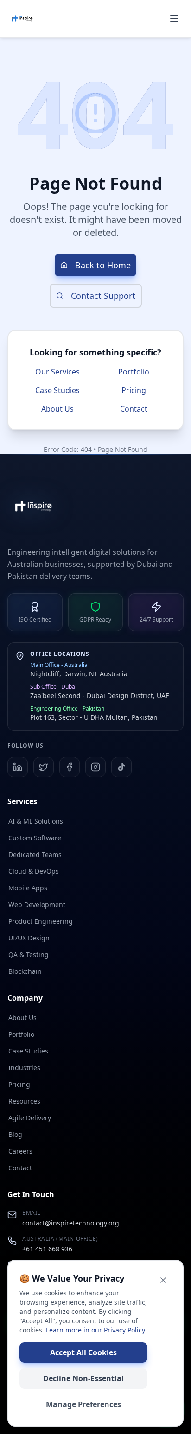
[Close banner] (163, 1280)
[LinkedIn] (17, 767)
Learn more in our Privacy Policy (95, 1330)
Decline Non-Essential (83, 1378)
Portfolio (133, 372)
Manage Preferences (83, 1404)
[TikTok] (121, 767)
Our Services (57, 372)
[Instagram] (95, 767)
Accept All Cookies (83, 1352)
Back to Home (103, 265)
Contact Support (103, 295)
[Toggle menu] (174, 18)
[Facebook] (69, 767)
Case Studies (57, 390)
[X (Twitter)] (43, 767)
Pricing (133, 390)
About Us (57, 409)
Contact (133, 409)
